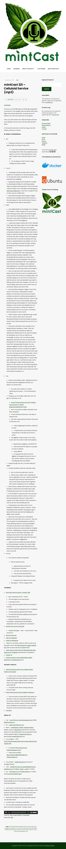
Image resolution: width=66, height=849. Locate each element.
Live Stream (41, 69)
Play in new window (16, 815)
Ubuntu (16, 831)
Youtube (44, 129)
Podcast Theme (49, 845)
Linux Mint (31, 828)
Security (23, 829)
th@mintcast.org (12, 757)
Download (7, 105)
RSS (12, 817)
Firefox (29, 826)
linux (21, 828)
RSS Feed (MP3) (46, 123)
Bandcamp (18, 730)
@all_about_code (22, 769)
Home (9, 69)
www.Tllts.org (14, 720)
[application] (21, 812)
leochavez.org (13, 772)
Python (19, 829)
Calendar (16, 69)
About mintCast (53, 69)
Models (7, 829)
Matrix (43, 137)
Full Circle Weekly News (14, 774)
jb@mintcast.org (9, 722)
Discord (44, 141)
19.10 (10, 826)
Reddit (43, 145)
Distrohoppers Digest (17, 826)
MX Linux (11, 829)
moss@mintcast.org (25, 734)
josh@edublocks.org (29, 767)
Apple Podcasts (46, 125)
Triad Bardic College (17, 727)
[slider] (35, 812)
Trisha (35, 829)
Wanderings (21, 831)
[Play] (6, 812)
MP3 (17, 80)
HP (18, 828)
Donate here (49, 102)
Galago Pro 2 (13, 828)
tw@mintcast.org (20, 762)
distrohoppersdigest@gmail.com (17, 755)
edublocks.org (8, 769)
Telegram (44, 143)
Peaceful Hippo (28, 727)
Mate (35, 828)
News (15, 829)
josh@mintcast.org (16, 767)
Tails (27, 829)
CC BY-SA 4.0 (45, 151)
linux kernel (26, 828)
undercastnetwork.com (16, 725)
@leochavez (25, 772)
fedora (25, 826)
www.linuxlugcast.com (25, 720)
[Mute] (31, 812)
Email (43, 139)
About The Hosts (28, 69)
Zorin (26, 831)
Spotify (44, 127)
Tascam (31, 829)
